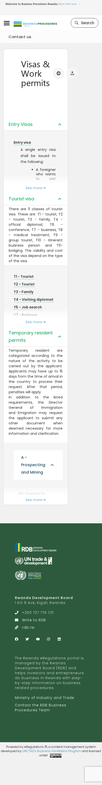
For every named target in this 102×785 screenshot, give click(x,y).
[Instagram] (48, 639)
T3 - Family (23, 291)
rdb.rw (28, 627)
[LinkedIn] (59, 639)
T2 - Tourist (24, 284)
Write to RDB (34, 620)
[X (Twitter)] (27, 639)
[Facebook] (16, 639)
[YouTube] (38, 639)
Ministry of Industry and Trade (44, 697)
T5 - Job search (28, 307)
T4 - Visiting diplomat (33, 299)
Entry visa (22, 142)
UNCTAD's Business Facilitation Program (51, 751)
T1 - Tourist (24, 276)
